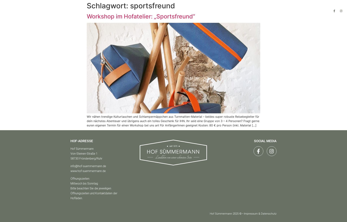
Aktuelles (184, 10)
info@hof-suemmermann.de (88, 166)
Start (125, 10)
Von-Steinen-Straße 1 (84, 153)
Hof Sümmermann (82, 148)
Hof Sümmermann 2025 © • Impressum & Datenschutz (243, 213)
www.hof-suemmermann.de (88, 171)
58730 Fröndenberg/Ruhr (86, 158)
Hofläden (153, 10)
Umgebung (217, 10)
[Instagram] (341, 11)
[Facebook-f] (334, 11)
